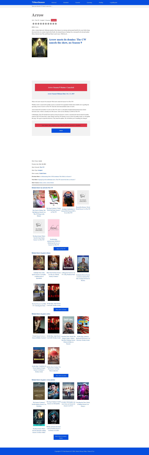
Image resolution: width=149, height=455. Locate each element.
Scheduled (65, 2)
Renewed (54, 2)
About (77, 451)
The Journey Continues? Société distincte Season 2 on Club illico (39, 404)
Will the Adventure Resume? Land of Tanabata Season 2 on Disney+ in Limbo (54, 428)
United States (42, 173)
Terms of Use (91, 451)
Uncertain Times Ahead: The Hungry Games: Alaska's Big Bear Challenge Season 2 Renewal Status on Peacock (68, 340)
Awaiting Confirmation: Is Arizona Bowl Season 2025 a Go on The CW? (68, 211)
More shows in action (61, 375)
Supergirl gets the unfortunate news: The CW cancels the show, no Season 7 (56, 179)
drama (40, 182)
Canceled (77, 2)
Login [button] (111, 2)
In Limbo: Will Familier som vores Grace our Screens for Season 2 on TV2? (68, 404)
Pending (101, 2)
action (44, 182)
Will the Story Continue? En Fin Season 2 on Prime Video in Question (54, 368)
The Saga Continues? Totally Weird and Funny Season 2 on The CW (54, 210)
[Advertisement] (61, 68)
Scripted (40, 170)
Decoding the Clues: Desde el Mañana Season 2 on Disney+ (83, 404)
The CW (42, 167)
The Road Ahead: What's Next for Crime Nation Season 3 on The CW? (39, 238)
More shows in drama (61, 309)
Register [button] (115, 2)
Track (61, 130)
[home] (38, 2)
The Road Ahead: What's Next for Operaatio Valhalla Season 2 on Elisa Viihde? (39, 430)
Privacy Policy (83, 451)
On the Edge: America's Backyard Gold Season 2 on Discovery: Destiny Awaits (83, 338)
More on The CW (61, 248)
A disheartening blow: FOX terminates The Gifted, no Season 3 (55, 176)
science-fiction (50, 182)
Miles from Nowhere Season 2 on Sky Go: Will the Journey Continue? (54, 274)
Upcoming (89, 2)
